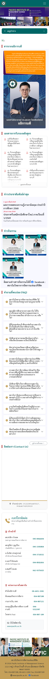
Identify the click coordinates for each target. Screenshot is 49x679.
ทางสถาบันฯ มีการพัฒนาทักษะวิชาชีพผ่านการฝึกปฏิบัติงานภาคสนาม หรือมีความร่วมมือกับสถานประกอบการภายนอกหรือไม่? (24, 373)
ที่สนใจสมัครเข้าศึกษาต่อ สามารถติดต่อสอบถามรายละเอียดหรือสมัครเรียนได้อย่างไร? (24, 431)
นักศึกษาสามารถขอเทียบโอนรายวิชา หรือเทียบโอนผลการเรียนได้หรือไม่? (23, 339)
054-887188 (39, 596)
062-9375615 (38, 570)
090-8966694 (38, 538)
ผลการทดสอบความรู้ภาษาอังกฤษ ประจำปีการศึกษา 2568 (24, 206)
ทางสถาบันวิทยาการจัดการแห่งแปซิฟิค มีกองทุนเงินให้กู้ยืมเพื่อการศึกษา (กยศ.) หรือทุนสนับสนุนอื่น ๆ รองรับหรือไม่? (24, 361)
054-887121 (39, 601)
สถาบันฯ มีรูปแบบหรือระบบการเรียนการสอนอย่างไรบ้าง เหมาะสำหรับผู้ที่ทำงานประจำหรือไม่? (25, 397)
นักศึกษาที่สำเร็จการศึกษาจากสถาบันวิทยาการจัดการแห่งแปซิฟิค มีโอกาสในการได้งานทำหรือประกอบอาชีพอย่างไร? (25, 386)
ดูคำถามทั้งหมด (37, 443)
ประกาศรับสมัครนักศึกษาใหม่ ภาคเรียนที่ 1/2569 (23, 216)
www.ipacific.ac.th (14, 626)
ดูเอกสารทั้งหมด (26, 184)
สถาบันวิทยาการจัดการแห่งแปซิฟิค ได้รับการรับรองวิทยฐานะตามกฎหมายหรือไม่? (24, 301)
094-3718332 (38, 554)
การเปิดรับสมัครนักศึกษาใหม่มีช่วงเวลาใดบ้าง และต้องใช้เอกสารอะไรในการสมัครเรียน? (24, 408)
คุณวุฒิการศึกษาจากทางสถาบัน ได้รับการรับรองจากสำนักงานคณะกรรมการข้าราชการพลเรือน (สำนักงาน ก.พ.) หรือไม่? (25, 314)
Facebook (35, 675)
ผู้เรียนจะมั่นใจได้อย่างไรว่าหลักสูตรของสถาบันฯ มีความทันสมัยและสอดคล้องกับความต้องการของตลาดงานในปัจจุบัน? (25, 420)
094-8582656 (38, 562)
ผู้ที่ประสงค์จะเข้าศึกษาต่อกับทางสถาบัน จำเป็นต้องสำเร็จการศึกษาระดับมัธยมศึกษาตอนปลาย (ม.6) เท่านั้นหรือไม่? (25, 327)
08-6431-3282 (38, 591)
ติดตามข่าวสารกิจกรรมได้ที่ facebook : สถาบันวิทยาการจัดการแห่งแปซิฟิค (24, 283)
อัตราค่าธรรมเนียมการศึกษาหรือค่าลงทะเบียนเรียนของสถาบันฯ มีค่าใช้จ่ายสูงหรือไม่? (25, 349)
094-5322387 (36, 607)
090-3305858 (38, 546)
